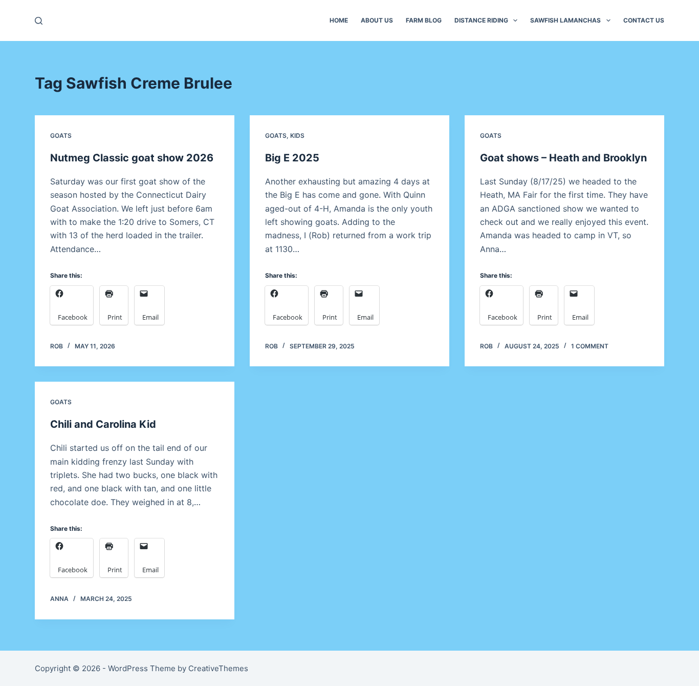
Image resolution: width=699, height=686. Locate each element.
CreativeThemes (218, 668)
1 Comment (589, 346)
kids (297, 135)
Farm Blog (424, 20)
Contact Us (643, 20)
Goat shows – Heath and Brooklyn (563, 158)
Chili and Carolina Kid (103, 424)
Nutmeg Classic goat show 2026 (131, 158)
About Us (377, 20)
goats (61, 135)
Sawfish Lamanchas (565, 20)
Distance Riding (481, 20)
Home (339, 20)
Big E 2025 (292, 158)
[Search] (38, 21)
